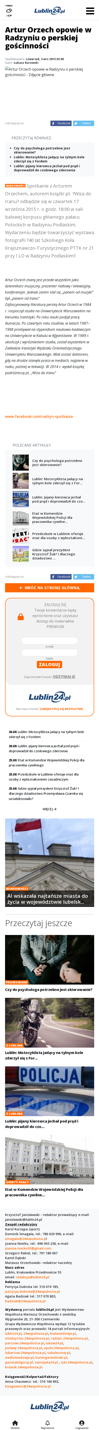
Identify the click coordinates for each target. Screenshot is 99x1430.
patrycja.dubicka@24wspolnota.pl (32, 1291)
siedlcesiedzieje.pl (19, 1357)
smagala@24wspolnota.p (25, 1239)
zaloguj (49, 664)
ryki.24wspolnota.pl (76, 1362)
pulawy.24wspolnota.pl (23, 1348)
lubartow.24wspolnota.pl (25, 1353)
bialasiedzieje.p (62, 1333)
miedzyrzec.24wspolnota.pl (27, 1338)
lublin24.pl (13, 1333)
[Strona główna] (15, 1423)
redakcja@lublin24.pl (32, 1277)
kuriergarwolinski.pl (51, 1357)
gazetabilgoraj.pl (19, 1362)
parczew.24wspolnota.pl (24, 1343)
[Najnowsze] (47, 1423)
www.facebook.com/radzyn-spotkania (39, 416)
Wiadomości (15, 185)
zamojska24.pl (47, 1362)
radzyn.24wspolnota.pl (69, 1338)
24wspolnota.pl (35, 1333)
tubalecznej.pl (58, 1353)
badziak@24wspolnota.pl (25, 1301)
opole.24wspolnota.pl (61, 1348)
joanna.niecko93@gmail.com (28, 1248)
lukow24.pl (54, 1343)
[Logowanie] (82, 1423)
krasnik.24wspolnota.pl (23, 1367)
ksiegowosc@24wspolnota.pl (28, 1386)
